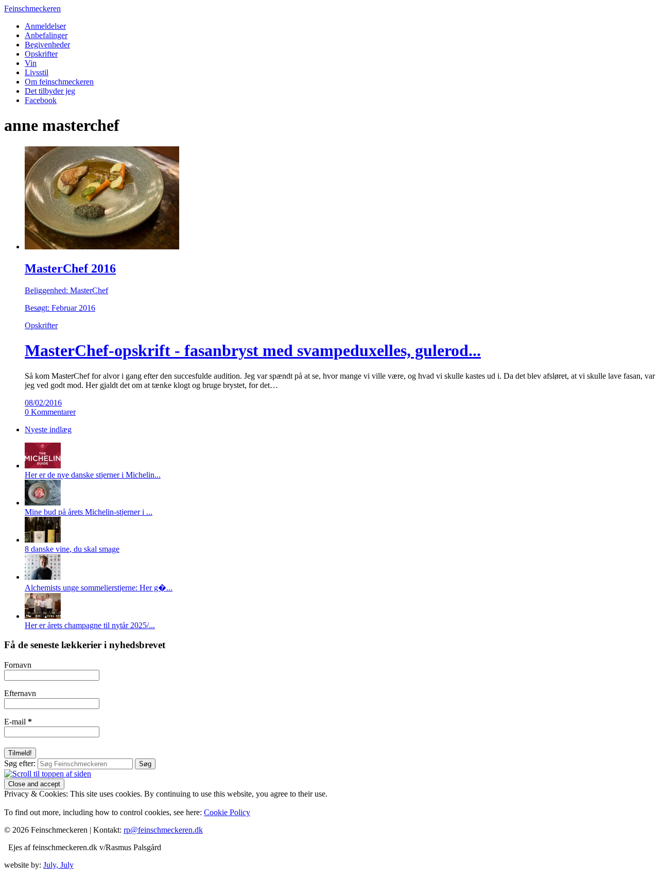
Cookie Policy (227, 812)
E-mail (18, 721)
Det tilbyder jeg (50, 91)
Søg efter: (20, 763)
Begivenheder (47, 44)
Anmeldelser (45, 26)
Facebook (41, 100)
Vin (31, 63)
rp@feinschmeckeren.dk (163, 829)
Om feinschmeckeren (59, 81)
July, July (58, 864)
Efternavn (20, 693)
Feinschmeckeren (32, 8)
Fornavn (17, 665)
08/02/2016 (43, 402)
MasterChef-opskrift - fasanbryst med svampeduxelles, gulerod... (253, 350)
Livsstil (36, 72)
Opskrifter (41, 53)
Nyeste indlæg (48, 429)
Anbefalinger (46, 35)
